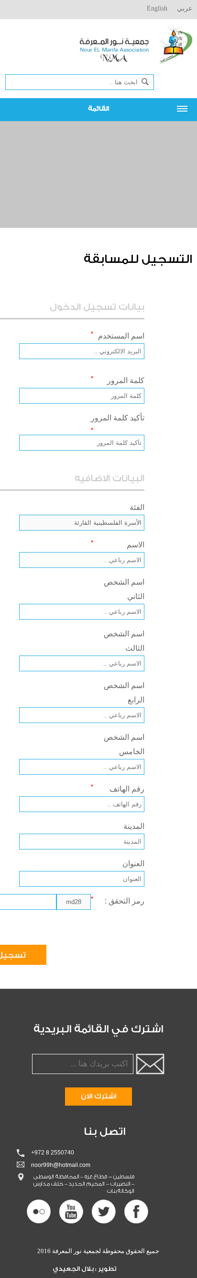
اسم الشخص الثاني (124, 589)
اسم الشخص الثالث (124, 641)
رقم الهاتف (117, 788)
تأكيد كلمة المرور (117, 424)
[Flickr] (39, 1211)
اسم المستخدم (117, 335)
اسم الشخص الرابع (124, 692)
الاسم (117, 544)
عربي (184, 8)
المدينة (133, 826)
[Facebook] (136, 1211)
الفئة (137, 507)
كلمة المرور (117, 379)
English (157, 8)
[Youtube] (71, 1211)
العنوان (133, 864)
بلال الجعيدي (74, 1268)
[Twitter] (104, 1211)
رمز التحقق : (117, 900)
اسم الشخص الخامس (124, 744)
